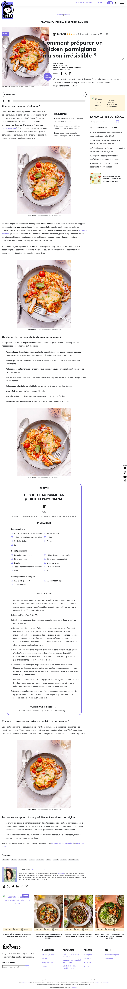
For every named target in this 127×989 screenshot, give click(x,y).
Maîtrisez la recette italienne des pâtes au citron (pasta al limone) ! (4, 58)
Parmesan (40, 860)
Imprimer (61, 34)
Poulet (56, 860)
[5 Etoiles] (76, 34)
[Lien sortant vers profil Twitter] (8, 886)
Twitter (66, 73)
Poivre (49, 541)
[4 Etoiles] (74, 34)
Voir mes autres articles (39, 870)
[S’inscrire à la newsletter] (118, 121)
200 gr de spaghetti (22, 581)
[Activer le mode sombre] (110, 2)
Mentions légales (112, 955)
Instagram (88, 955)
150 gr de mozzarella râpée (58, 555)
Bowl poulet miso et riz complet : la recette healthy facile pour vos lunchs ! (109, 936)
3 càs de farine (53, 563)
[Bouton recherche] (116, 3)
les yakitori (69, 843)
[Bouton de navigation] (122, 3)
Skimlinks (105, 982)
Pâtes (48, 860)
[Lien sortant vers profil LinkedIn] (17, 886)
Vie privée (109, 959)
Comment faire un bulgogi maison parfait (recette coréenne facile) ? (78, 935)
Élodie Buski (59, 63)
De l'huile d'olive (20, 541)
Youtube (125, 477)
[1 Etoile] (67, 34)
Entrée (44, 959)
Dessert (45, 966)
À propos (80, 3)
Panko (32, 860)
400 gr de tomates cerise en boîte (28, 533)
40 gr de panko (20, 559)
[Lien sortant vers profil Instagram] (4, 886)
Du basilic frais (20, 585)
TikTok (87, 966)
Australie (6, 860)
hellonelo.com (26, 982)
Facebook (62, 73)
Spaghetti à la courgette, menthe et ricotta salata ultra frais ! (17, 935)
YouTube (87, 962)
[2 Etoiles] (70, 34)
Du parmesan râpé (54, 581)
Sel (15, 545)
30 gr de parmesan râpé (57, 559)
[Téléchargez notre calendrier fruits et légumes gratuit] (96, 178)
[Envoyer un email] (26, 886)
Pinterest (70, 73)
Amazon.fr (98, 982)
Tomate (63, 860)
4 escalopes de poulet (23, 555)
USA (86, 22)
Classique (47, 22)
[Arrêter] (9, 101)
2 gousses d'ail (53, 533)
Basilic (14, 860)
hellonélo (60, 15)
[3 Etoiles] (72, 34)
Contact (99, 3)
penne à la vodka (9, 128)
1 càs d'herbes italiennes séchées (28, 537)
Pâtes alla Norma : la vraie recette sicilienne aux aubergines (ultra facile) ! (48, 936)
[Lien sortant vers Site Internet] (22, 886)
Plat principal (73, 22)
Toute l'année (73, 860)
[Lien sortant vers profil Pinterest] (13, 886)
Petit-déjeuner (48, 955)
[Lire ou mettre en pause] (4, 101)
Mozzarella (22, 860)
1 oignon (50, 537)
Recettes (90, 3)
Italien (59, 22)
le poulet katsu (57, 843)
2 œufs (17, 563)
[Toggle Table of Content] (82, 94)
